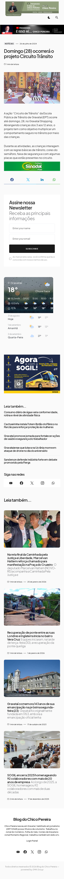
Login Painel (32, 841)
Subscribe (32, 249)
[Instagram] (42, 483)
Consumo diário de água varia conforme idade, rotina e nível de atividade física (31, 414)
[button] (49, 17)
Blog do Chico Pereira (32, 819)
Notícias (9, 44)
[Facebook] (21, 483)
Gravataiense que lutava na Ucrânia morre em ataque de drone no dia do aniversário (30, 449)
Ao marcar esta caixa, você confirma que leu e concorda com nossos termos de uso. (34, 258)
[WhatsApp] (53, 483)
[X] (32, 483)
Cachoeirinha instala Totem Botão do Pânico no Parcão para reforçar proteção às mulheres (31, 426)
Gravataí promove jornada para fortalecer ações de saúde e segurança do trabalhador (32, 437)
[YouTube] (11, 483)
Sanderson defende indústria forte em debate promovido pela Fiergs (30, 461)
